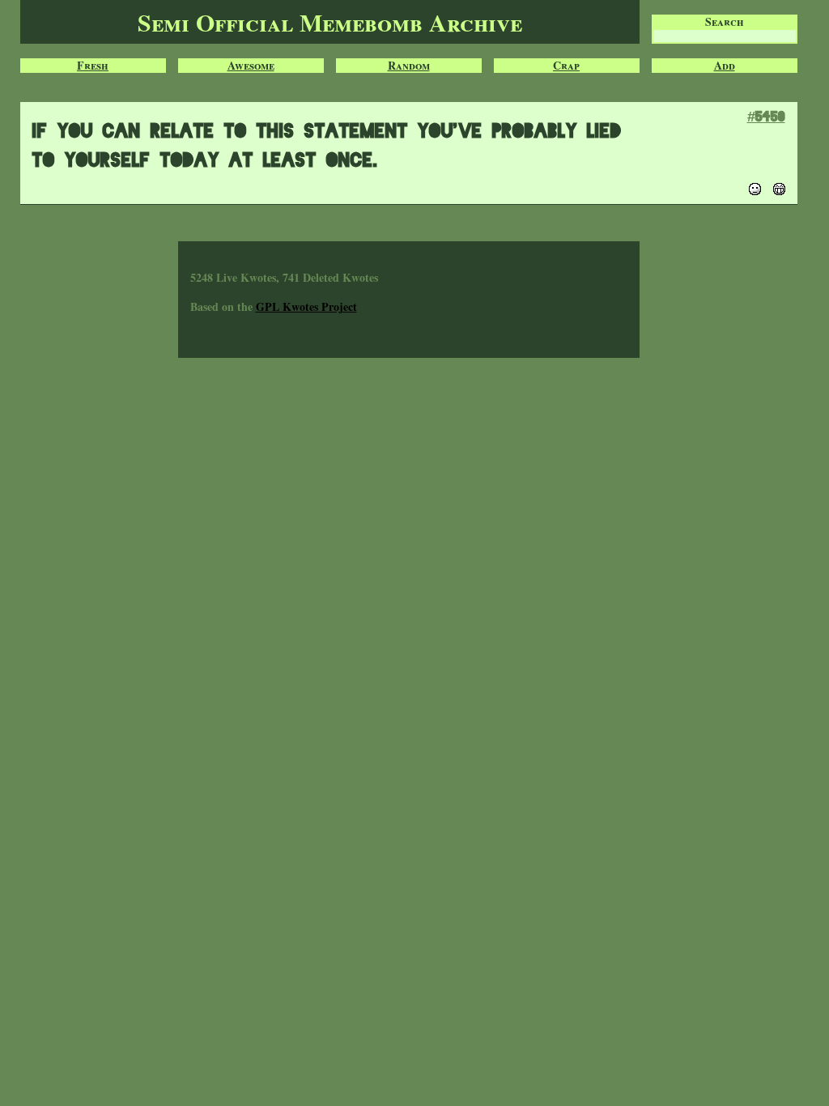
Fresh (92, 65)
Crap (566, 65)
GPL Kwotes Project (306, 306)
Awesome (250, 65)
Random (409, 65)
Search (724, 22)
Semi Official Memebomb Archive (330, 22)
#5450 (766, 116)
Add (724, 65)
